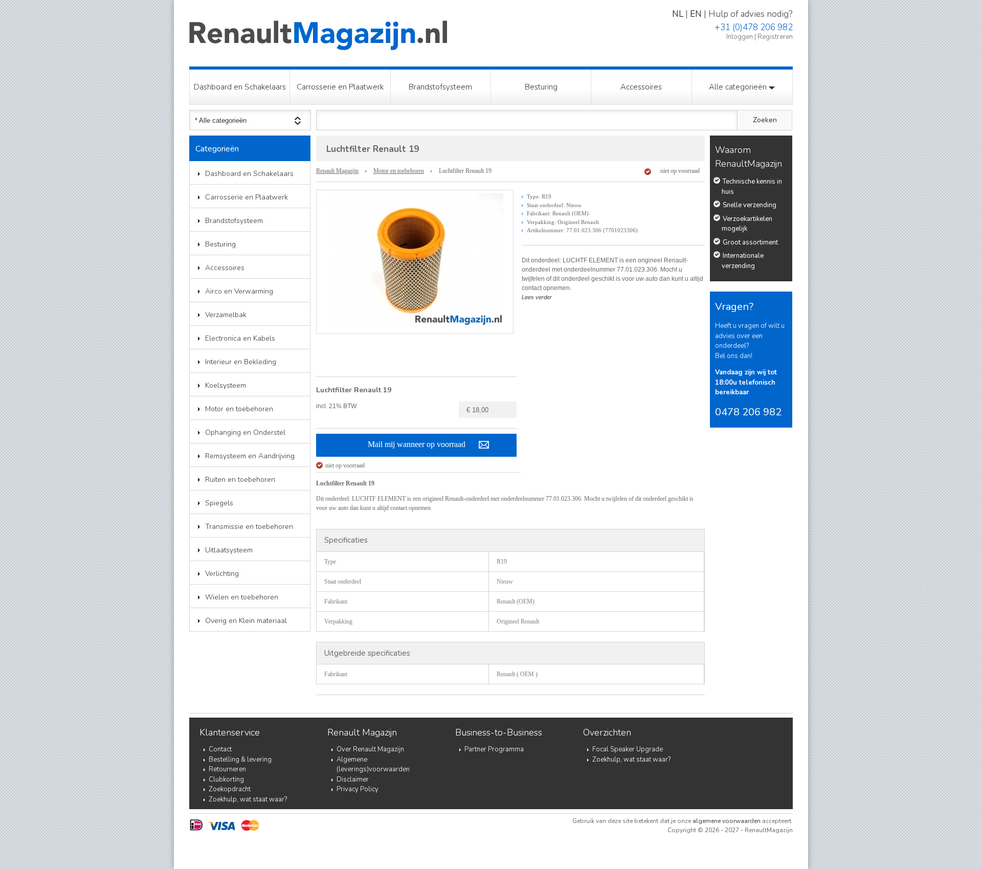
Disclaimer (353, 779)
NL (677, 14)
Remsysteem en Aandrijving (250, 456)
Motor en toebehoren (239, 409)
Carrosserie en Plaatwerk (340, 87)
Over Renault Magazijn (370, 749)
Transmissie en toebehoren (249, 526)
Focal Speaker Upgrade (627, 749)
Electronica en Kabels (240, 338)
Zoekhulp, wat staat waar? (248, 799)
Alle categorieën (739, 87)
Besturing (541, 87)
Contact (220, 749)
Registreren (775, 36)
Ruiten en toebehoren (240, 479)
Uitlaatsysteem (229, 550)
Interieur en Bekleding (240, 362)
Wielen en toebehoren (241, 597)
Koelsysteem (225, 385)
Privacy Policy (357, 789)
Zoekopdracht (230, 789)
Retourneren (227, 769)
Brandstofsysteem (440, 87)
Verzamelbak (226, 315)
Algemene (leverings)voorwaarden (373, 764)
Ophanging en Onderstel (245, 432)
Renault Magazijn (337, 170)
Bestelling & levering (240, 759)
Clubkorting (226, 779)
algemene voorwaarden (727, 821)
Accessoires (641, 87)
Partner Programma (494, 749)
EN (696, 14)
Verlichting (222, 573)
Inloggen (739, 36)
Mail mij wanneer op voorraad (416, 444)
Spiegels (219, 503)
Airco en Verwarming (239, 291)
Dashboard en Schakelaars (240, 87)
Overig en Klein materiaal (246, 621)
